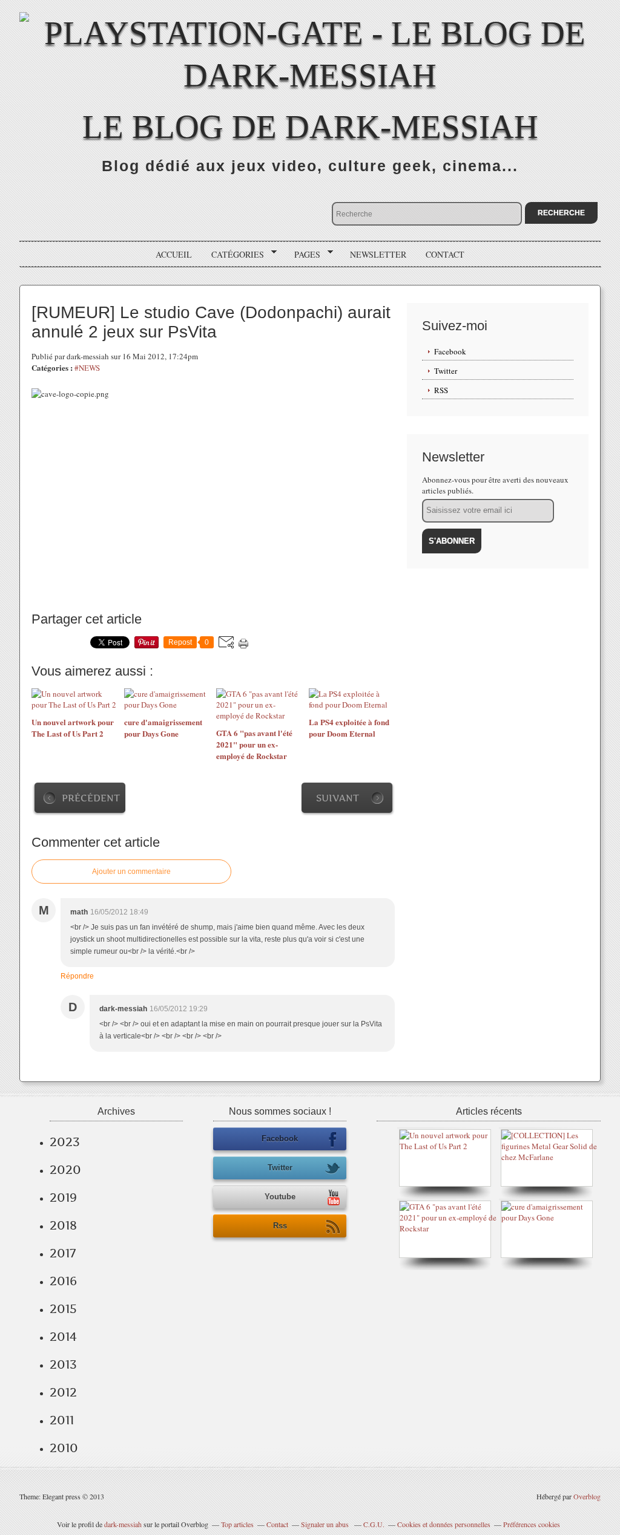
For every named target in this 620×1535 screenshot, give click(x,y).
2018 (63, 1225)
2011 (62, 1420)
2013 (63, 1364)
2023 (65, 1142)
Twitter (445, 370)
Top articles (237, 1524)
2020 (65, 1169)
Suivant (337, 798)
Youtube (280, 1196)
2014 (63, 1336)
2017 (63, 1253)
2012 (63, 1392)
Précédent (91, 798)
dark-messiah (123, 1524)
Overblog (587, 1496)
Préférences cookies (531, 1524)
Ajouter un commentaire (131, 871)
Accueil (174, 254)
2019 (63, 1197)
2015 (63, 1309)
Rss (280, 1225)
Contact (445, 254)
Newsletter (378, 254)
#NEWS (87, 367)
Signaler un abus (326, 1524)
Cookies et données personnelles (443, 1524)
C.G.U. (373, 1524)
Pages (303, 255)
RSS (441, 390)
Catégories (233, 255)
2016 (63, 1281)
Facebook (450, 351)
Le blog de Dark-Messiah (310, 126)
